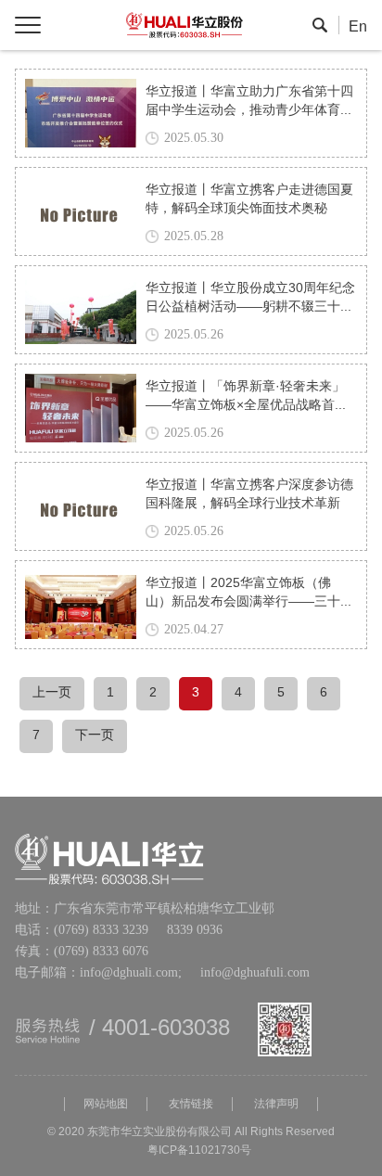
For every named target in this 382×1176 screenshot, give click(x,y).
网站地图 (105, 1104)
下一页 (94, 736)
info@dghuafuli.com (246, 973)
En (358, 27)
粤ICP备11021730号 (199, 1150)
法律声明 (276, 1104)
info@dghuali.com (129, 973)
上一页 (51, 693)
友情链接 (191, 1104)
